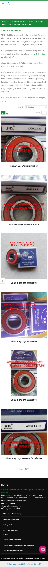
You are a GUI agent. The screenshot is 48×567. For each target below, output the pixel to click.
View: (38, 113)
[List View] (7, 113)
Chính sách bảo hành (11, 519)
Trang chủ (5, 22)
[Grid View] (3, 113)
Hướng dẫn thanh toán (11, 525)
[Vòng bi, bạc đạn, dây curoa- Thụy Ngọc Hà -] (24, 9)
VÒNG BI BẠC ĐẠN (19, 22)
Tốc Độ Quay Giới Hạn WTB (13, 551)
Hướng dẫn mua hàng (10, 530)
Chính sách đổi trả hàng (12, 514)
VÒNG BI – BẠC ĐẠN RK (11, 30)
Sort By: (21, 107)
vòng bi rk (33, 54)
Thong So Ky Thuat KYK (12, 540)
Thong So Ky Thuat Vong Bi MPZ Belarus (18, 545)
